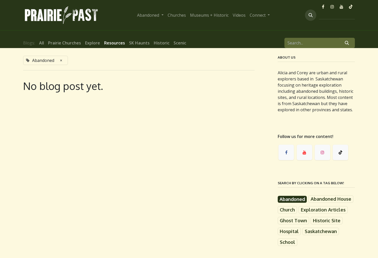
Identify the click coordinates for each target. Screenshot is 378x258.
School (287, 242)
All (41, 43)
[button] (310, 15)
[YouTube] (341, 7)
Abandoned (292, 199)
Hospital (289, 231)
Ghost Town (293, 220)
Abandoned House (331, 199)
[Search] (347, 43)
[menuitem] (150, 15)
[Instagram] (332, 7)
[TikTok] (351, 7)
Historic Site (326, 220)
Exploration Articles (323, 210)
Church (287, 210)
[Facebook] (323, 7)
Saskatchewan (321, 231)
